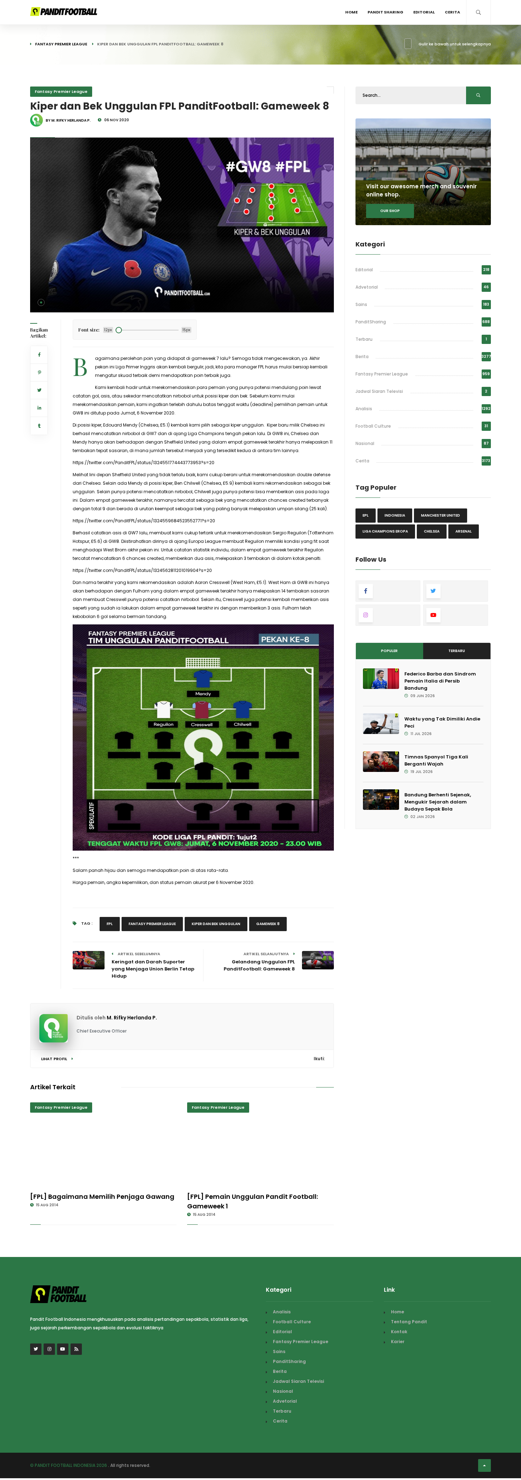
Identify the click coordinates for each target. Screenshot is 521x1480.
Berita (362, 357)
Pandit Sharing (385, 12)
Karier (397, 1342)
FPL (110, 924)
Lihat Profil (54, 1059)
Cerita (452, 12)
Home (351, 12)
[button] (41, 302)
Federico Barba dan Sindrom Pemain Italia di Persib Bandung (440, 681)
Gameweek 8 (268, 924)
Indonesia (395, 515)
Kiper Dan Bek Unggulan (216, 924)
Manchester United (440, 515)
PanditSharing (370, 322)
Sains (361, 304)
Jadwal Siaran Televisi (379, 391)
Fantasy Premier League (61, 44)
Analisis (363, 409)
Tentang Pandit (409, 1322)
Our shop (390, 210)
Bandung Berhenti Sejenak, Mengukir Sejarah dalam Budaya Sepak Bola (437, 801)
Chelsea (431, 531)
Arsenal (463, 531)
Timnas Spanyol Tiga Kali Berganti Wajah (436, 760)
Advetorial (366, 287)
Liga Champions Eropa (385, 531)
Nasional (364, 443)
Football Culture (373, 426)
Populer (389, 650)
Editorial (424, 12)
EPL (366, 515)
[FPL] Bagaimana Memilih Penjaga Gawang (102, 1196)
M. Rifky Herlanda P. (132, 1017)
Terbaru (363, 339)
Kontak (399, 1332)
